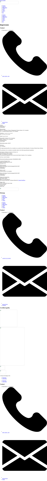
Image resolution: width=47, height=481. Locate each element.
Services (3, 5)
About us (4, 6)
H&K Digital (4, 7)
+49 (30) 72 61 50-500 (8, 133)
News (3, 9)
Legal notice (4, 378)
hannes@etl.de (5, 136)
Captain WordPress (21, 180)
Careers (3, 8)
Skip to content (2, 0)
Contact (3, 10)
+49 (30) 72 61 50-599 (6, 134)
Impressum (4, 377)
